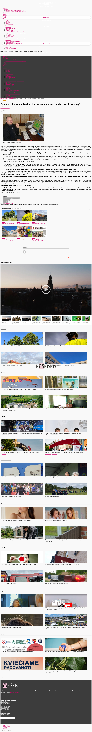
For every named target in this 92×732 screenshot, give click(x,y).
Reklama (25, 51)
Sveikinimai (8, 40)
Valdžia (4, 12)
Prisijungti (11, 51)
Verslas (7, 21)
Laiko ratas (8, 38)
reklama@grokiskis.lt (5, 713)
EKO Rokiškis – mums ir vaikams (13, 44)
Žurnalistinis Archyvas (10, 28)
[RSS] (3, 1)
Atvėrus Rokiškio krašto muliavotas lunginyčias (16, 11)
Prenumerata (30, 51)
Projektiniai (5, 9)
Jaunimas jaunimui (9, 24)
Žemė (4, 14)
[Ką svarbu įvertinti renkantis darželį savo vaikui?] (24, 237)
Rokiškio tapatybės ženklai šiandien (13, 41)
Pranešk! (16, 51)
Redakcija (21, 51)
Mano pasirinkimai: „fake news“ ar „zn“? (14, 43)
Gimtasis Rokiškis (4, 98)
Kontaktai (5, 728)
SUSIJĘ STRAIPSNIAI (6, 208)
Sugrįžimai (8, 33)
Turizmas (8, 25)
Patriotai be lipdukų (10, 42)
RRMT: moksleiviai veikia (11, 48)
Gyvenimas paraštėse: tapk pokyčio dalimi (15, 10)
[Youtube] (5, 1)
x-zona (3, 547)
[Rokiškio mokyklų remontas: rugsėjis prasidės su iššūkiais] (9, 237)
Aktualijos (5, 7)
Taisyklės (5, 727)
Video (2, 591)
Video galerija (8, 29)
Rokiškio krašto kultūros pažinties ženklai (15, 31)
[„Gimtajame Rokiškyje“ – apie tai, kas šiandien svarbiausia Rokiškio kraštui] (39, 237)
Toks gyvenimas (9, 30)
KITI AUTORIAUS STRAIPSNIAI (16, 208)
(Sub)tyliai (8, 22)
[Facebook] (1, 1)
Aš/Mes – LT (8, 47)
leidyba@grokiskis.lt (5, 708)
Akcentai (5, 8)
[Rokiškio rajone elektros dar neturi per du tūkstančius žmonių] (24, 220)
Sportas (4, 17)
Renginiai (8, 20)
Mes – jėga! (8, 34)
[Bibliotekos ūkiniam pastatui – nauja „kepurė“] (39, 220)
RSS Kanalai (5, 725)
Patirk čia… (8, 46)
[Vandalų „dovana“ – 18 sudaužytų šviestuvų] (9, 220)
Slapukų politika (6, 726)
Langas (7, 23)
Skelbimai (35, 51)
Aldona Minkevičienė (5, 108)
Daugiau (5, 18)
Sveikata (5, 15)
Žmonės (7, 37)
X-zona (4, 16)
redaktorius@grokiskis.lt (15, 692)
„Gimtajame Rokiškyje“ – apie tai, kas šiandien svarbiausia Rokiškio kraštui (38, 240)
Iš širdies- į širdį (9, 36)
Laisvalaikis (8, 27)
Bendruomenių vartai (10, 35)
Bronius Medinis (7, 199)
